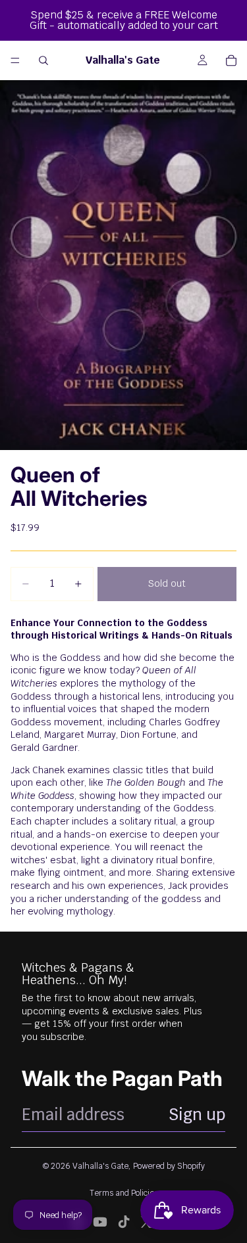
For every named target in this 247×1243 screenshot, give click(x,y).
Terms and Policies (124, 1193)
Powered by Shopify (169, 1166)
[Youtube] (100, 1222)
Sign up (197, 1114)
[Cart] (231, 60)
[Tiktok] (124, 1222)
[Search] (43, 60)
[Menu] (15, 60)
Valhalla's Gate (100, 1166)
